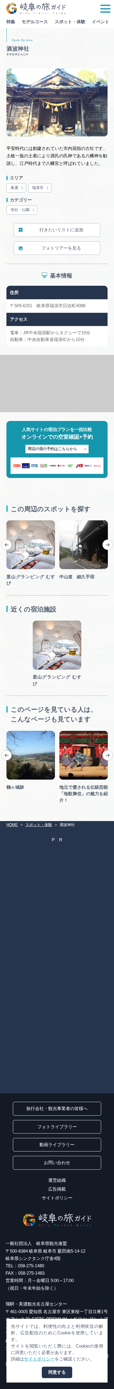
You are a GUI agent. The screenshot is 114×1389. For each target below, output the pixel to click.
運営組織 (57, 1180)
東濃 (14, 187)
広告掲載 (57, 1189)
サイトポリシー (57, 1198)
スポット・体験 (70, 21)
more (11, 522)
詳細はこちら (19, 733)
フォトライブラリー (57, 1126)
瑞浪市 (38, 187)
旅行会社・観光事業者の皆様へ (57, 1108)
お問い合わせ (57, 1162)
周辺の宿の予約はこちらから (52, 449)
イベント (100, 21)
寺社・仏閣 (20, 210)
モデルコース (35, 21)
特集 (10, 21)
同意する (57, 1372)
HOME (12, 825)
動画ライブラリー (57, 1144)
